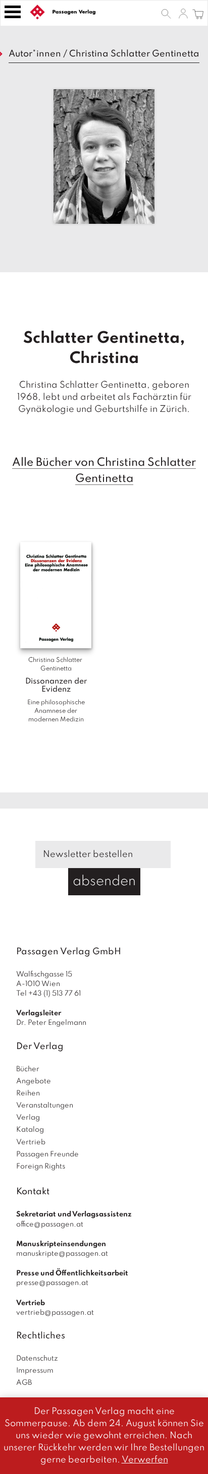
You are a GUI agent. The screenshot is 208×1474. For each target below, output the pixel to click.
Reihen (28, 1093)
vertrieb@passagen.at (55, 1312)
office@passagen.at (49, 1224)
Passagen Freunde (47, 1154)
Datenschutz (37, 1358)
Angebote (33, 1081)
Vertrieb (30, 1142)
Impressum (35, 1370)
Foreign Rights (40, 1166)
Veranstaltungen (44, 1105)
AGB (24, 1382)
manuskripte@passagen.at (62, 1253)
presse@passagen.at (52, 1282)
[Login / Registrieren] (183, 13)
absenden (104, 881)
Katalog (30, 1129)
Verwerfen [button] (145, 1459)
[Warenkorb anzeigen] (198, 13)
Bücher (27, 1069)
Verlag (28, 1117)
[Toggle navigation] (13, 12)
